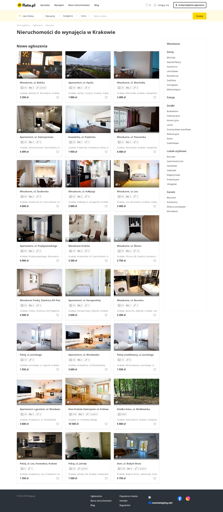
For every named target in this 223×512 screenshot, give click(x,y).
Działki (170, 105)
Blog (96, 5)
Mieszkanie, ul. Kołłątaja (81, 191)
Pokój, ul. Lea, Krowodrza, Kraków (38, 463)
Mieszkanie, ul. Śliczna (129, 245)
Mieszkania (173, 43)
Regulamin (125, 505)
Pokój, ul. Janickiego (31, 354)
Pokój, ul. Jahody (77, 463)
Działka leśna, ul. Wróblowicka (133, 409)
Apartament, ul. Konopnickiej (84, 300)
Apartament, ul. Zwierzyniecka (36, 136)
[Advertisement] (185, 263)
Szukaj (199, 16)
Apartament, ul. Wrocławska (83, 354)
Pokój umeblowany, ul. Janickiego (135, 354)
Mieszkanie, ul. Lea (127, 191)
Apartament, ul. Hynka (80, 82)
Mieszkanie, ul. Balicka (32, 82)
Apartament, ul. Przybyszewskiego (38, 245)
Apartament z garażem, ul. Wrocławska (41, 409)
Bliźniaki (171, 57)
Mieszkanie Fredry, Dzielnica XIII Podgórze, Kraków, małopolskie (41, 300)
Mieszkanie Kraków (79, 245)
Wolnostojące (173, 89)
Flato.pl (31, 496)
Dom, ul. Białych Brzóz (129, 463)
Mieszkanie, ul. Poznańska (131, 136)
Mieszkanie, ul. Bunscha (130, 300)
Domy (170, 52)
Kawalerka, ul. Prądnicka (82, 136)
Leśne (170, 124)
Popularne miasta (129, 496)
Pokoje (171, 97)
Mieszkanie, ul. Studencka (34, 191)
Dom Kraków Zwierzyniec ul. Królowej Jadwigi (89, 409)
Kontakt (123, 500)
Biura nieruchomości (79, 5)
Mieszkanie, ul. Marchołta (131, 82)
